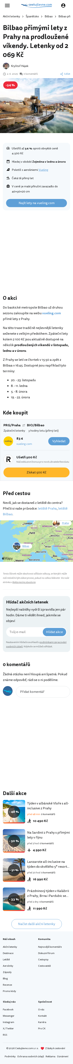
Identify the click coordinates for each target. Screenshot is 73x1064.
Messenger (8, 1016)
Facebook (8, 1009)
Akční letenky (11, 16)
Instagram (8, 1022)
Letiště (6, 959)
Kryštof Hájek (19, 66)
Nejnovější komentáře (50, 947)
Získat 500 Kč (36, 472)
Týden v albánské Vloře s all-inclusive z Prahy (48, 806)
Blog (5, 978)
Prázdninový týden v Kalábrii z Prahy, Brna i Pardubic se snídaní (48, 896)
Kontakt (42, 1016)
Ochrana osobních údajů (30, 1056)
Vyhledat (58, 441)
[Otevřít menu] (8, 5)
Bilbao (49, 16)
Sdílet (67, 74)
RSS (5, 1035)
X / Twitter (8, 1028)
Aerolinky (8, 966)
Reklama (50, 1056)
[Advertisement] (36, 253)
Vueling (43, 170)
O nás (41, 1009)
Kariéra (42, 1022)
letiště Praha (47, 508)
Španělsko (32, 16)
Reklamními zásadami (23, 582)
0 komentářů (31, 74)
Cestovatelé (44, 966)
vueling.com (24, 444)
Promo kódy (9, 991)
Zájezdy (7, 972)
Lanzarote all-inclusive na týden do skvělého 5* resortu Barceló (48, 866)
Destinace (8, 953)
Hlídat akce (54, 632)
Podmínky (10, 1056)
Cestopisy (43, 959)
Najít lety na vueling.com (37, 203)
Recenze (7, 985)
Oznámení (62, 1056)
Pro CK (41, 1028)
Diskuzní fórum (46, 953)
